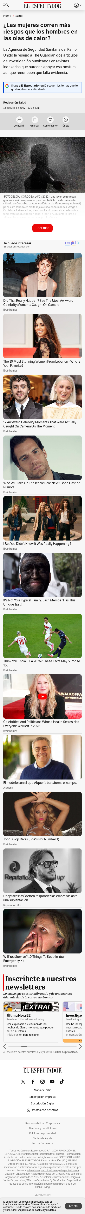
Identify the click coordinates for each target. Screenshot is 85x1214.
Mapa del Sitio (42, 1090)
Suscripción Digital (42, 1103)
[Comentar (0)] (50, 120)
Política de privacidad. (65, 1052)
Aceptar (73, 1206)
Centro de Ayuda (42, 1138)
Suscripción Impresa (42, 1097)
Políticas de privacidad (42, 1133)
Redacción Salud (14, 102)
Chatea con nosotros (45, 1110)
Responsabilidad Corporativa (42, 1123)
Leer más (42, 228)
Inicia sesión (14, 1035)
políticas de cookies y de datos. (38, 1210)
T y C (39, 1052)
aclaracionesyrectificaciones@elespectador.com (53, 1170)
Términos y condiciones (43, 1128)
